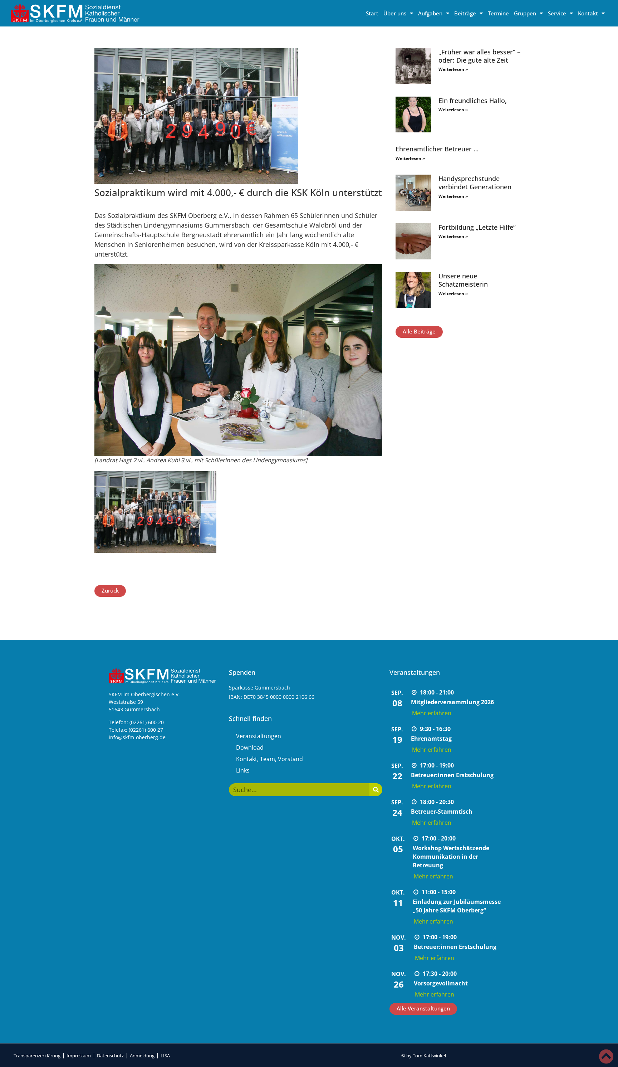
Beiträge (465, 13)
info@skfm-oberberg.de (137, 737)
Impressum (79, 1055)
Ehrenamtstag (431, 738)
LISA (165, 1055)
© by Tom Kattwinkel (423, 1055)
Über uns (394, 13)
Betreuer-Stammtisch (441, 811)
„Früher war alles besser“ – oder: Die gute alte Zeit (479, 56)
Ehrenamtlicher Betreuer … (437, 149)
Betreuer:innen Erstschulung (452, 775)
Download (250, 747)
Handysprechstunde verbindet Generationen (474, 182)
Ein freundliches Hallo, (472, 100)
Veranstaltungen (258, 736)
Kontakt (588, 13)
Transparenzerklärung (37, 1055)
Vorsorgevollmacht (441, 983)
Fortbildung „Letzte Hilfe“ (477, 227)
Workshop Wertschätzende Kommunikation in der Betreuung (451, 856)
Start (372, 13)
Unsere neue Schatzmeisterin (463, 280)
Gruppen (525, 13)
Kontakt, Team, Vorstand (269, 759)
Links (243, 770)
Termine (498, 13)
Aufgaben (430, 13)
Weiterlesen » (453, 69)
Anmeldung (142, 1055)
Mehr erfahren (431, 713)
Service (557, 13)
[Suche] (375, 789)
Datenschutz (110, 1055)
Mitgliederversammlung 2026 (452, 702)
